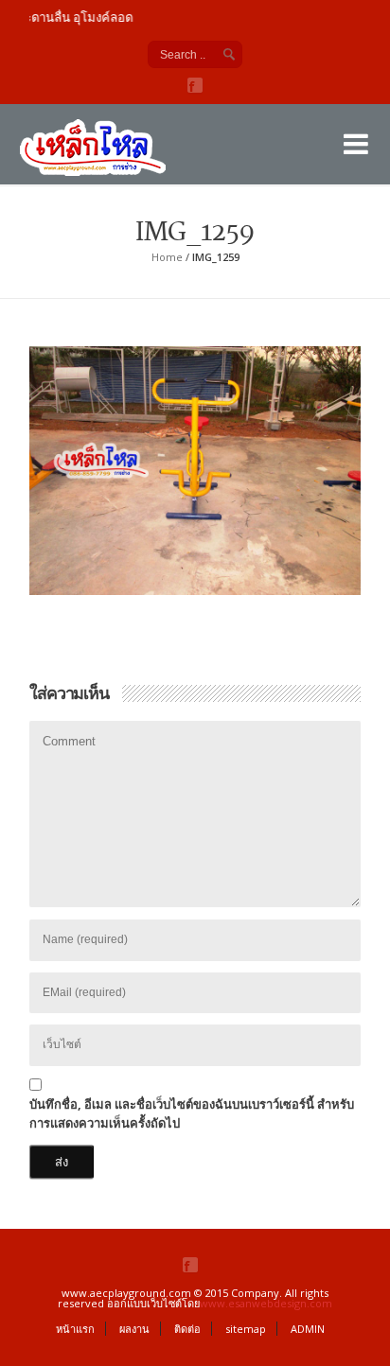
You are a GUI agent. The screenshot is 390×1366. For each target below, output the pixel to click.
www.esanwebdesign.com (266, 1303)
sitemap (245, 1329)
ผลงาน (134, 1329)
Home (167, 257)
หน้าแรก (75, 1329)
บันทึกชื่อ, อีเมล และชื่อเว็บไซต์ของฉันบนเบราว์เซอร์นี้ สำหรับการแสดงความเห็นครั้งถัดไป (191, 1113)
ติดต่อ (187, 1329)
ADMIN (308, 1329)
